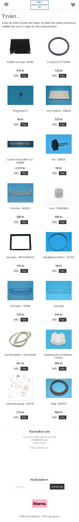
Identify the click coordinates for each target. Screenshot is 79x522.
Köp (24, 75)
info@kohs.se (39, 440)
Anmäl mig (57, 486)
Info (16, 75)
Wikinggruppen (51, 516)
